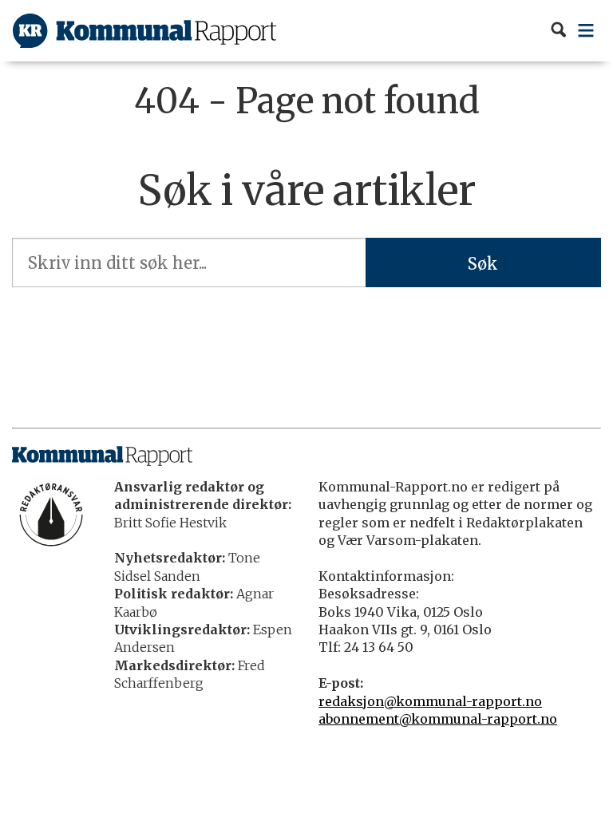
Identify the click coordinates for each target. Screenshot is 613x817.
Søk (483, 264)
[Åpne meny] (586, 30)
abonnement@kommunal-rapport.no (437, 719)
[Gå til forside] (144, 30)
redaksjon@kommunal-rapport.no (430, 701)
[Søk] (558, 30)
